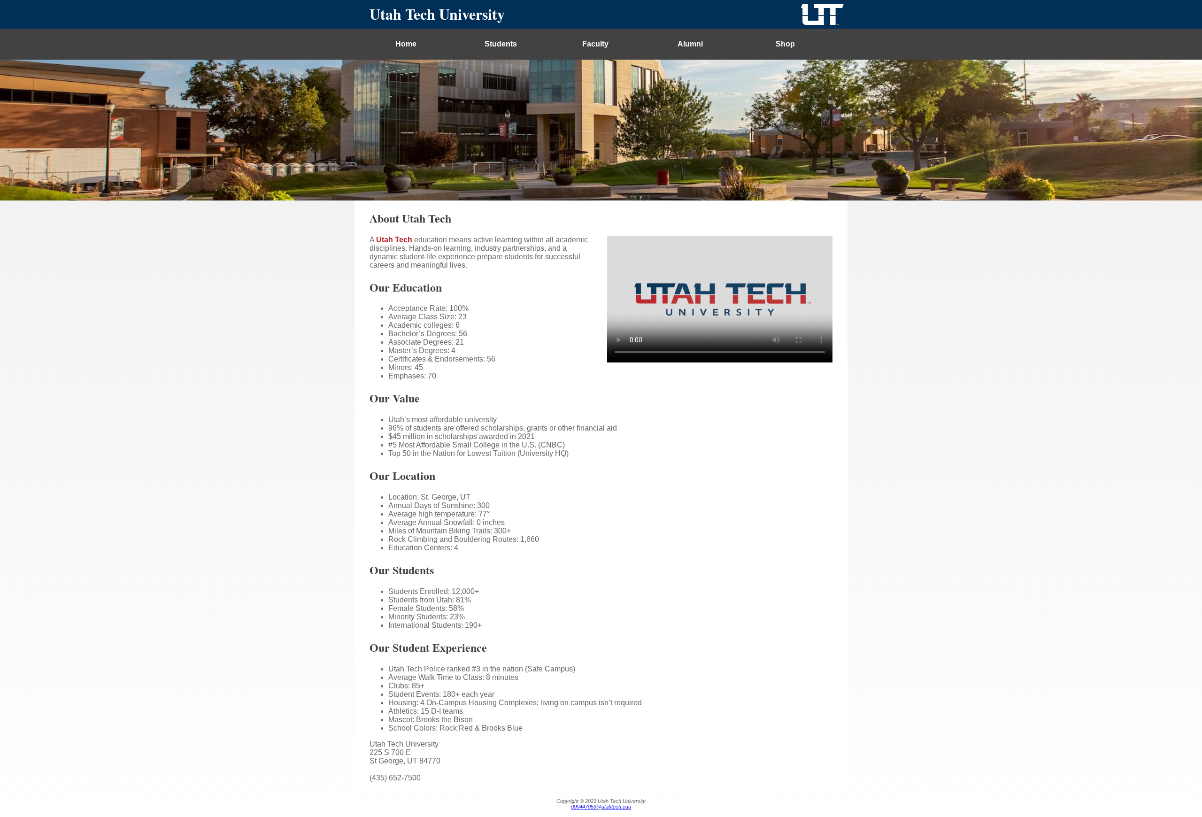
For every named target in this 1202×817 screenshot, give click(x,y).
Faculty (595, 44)
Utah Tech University (437, 14)
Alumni (690, 44)
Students (501, 44)
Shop (785, 44)
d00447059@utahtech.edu (601, 806)
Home (405, 44)
